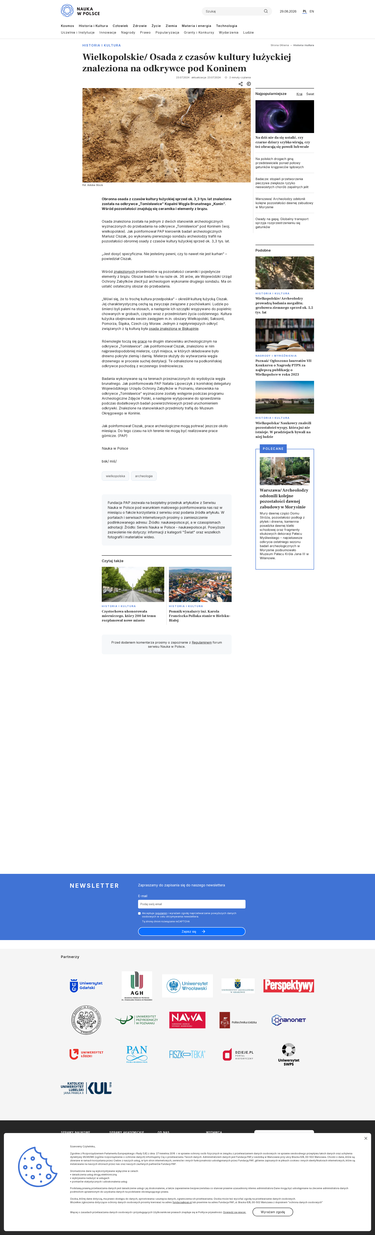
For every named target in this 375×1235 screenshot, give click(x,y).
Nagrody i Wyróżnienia (276, 355)
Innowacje (107, 32)
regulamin (161, 913)
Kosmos (67, 26)
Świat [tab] (310, 94)
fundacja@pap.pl (182, 1202)
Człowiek (120, 26)
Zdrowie (140, 26)
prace (142, 341)
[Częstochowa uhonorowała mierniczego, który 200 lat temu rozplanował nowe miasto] (133, 596)
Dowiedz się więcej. (234, 1212)
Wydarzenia (228, 32)
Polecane (273, 449)
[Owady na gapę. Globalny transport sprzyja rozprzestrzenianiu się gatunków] (284, 223)
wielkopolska (115, 476)
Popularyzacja (167, 32)
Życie (156, 26)
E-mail (142, 896)
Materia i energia (196, 26)
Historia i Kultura (93, 26)
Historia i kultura (101, 45)
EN (312, 11)
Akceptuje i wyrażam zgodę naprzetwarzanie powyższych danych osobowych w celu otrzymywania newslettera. (189, 915)
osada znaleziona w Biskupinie (173, 329)
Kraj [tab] (299, 94)
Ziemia (171, 26)
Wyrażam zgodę (273, 1212)
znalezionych (124, 272)
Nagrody (128, 32)
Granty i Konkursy (199, 32)
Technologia (226, 26)
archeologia (144, 476)
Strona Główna (280, 45)
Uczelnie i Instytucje (78, 32)
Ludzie (248, 32)
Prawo (145, 32)
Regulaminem (202, 642)
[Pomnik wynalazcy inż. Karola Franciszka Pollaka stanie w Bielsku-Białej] (200, 596)
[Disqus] (166, 713)
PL (305, 11)
